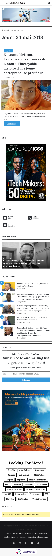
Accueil (6, 30)
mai (17, 30)
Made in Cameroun (14, 489)
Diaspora (9, 480)
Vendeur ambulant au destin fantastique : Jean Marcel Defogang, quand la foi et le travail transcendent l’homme (33, 296)
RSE (46, 494)
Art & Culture (24, 470)
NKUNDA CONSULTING (35, 489)
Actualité (11, 470)
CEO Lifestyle (39, 475)
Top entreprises (39, 499)
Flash (7, 484)
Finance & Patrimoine (37, 480)
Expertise (21, 480)
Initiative (17, 484)
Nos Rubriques (17, 533)
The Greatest (23, 499)
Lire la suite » (12, 124)
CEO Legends (24, 475)
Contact (23, 537)
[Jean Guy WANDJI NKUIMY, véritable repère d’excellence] (8, 286)
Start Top (10, 499)
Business (11, 475)
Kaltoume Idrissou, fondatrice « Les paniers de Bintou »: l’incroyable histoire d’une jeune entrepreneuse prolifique (25, 64)
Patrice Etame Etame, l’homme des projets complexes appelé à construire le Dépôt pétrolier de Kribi (23, 263)
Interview (29, 484)
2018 (13, 30)
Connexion (32, 537)
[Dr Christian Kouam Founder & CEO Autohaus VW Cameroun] (8, 320)
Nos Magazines (41, 533)
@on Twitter (7, 506)
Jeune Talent (42, 484)
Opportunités (20, 494)
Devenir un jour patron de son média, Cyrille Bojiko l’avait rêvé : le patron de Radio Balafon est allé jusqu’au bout (33, 308)
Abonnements (42, 537)
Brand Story (39, 470)
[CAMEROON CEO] (15, 3)
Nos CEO (8, 51)
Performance (35, 494)
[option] (26, 255)
